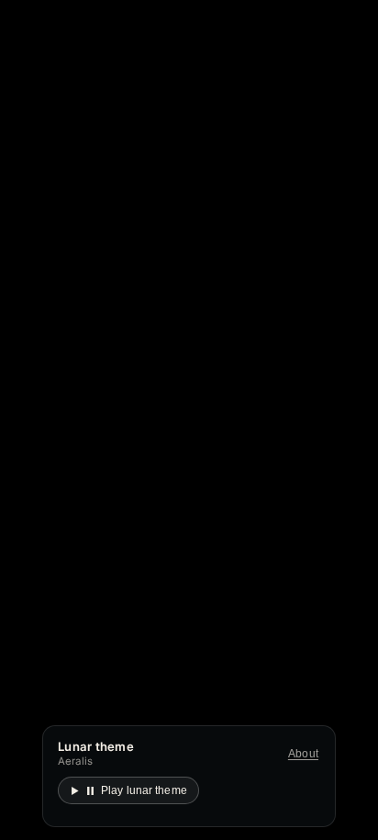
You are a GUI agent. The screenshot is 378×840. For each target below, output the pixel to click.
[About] (339, 314)
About (303, 753)
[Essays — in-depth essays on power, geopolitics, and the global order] (62, 499)
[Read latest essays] (114, 436)
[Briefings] (308, 314)
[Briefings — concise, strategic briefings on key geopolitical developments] (192, 499)
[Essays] (275, 314)
